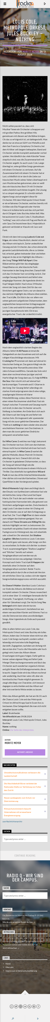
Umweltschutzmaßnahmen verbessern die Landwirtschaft (22, 774)
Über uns (9, 967)
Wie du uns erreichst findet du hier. (17, 922)
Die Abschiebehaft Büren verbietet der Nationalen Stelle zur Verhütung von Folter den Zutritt (22, 786)
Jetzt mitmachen (9, 948)
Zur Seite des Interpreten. (22, 729)
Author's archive (25, 752)
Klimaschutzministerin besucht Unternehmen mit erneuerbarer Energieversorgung (17, 812)
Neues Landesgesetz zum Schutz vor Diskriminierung (19, 799)
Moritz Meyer (30, 51)
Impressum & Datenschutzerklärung (21, 971)
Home (8, 963)
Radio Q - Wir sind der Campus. (25, 878)
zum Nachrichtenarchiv (12, 821)
